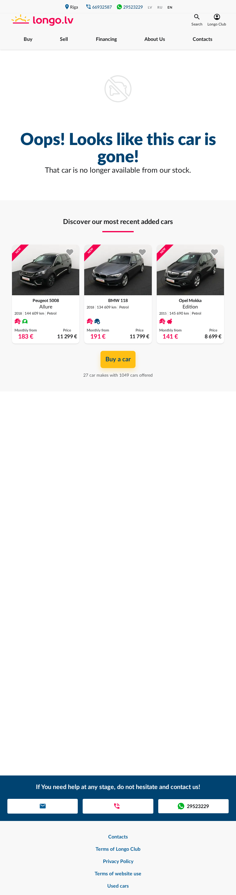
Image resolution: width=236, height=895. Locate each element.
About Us (154, 39)
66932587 (102, 7)
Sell (64, 39)
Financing (106, 39)
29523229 (133, 7)
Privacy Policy (118, 861)
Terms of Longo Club (118, 849)
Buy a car (118, 359)
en (169, 7)
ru (160, 7)
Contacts (202, 39)
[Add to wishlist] (70, 252)
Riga (74, 7)
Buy (28, 39)
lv (150, 7)
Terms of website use (118, 873)
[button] (197, 20)
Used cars (118, 886)
